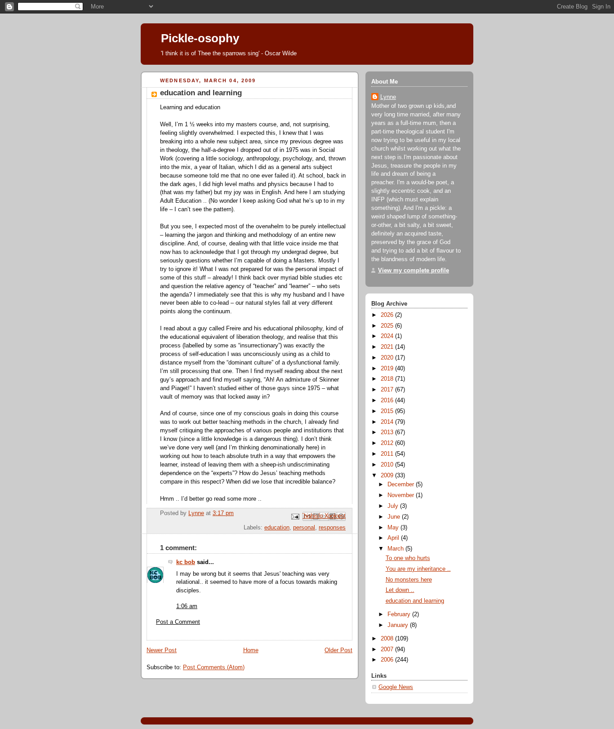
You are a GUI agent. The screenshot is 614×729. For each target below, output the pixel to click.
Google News (395, 687)
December (401, 484)
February (399, 614)
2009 (388, 475)
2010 (388, 465)
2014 (388, 422)
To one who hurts (408, 558)
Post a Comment (178, 622)
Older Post (338, 650)
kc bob (185, 562)
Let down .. (400, 590)
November (401, 495)
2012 (388, 443)
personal (304, 528)
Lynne (388, 97)
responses (332, 528)
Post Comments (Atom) (214, 667)
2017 (388, 390)
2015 (388, 411)
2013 (388, 432)
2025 (388, 326)
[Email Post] (295, 516)
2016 (388, 400)
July (393, 506)
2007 (388, 649)
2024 (388, 336)
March (396, 549)
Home (250, 650)
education (276, 528)
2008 (388, 639)
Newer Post (162, 650)
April (394, 538)
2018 (388, 379)
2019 (388, 368)
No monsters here (409, 580)
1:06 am (186, 606)
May (393, 528)
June (394, 517)
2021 (388, 347)
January (398, 625)
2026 (388, 315)
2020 (388, 358)
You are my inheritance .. (418, 569)
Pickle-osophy (200, 38)
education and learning (415, 601)
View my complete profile (413, 270)
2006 (388, 660)
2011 (388, 454)
